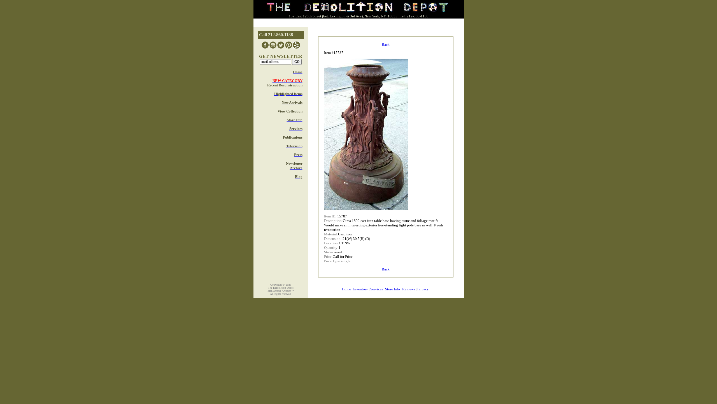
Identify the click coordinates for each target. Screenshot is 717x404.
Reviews (408, 289)
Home (346, 289)
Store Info (392, 289)
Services (376, 289)
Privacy (423, 289)
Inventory (360, 289)
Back (386, 44)
